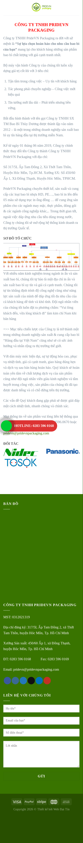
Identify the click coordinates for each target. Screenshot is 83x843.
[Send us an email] (31, 680)
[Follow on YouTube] (47, 680)
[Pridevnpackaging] (41, 7)
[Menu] (6, 7)
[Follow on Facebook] (7, 680)
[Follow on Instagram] (15, 680)
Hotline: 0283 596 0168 (34, 426)
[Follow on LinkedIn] (39, 680)
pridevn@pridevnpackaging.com (26, 433)
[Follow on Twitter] (23, 680)
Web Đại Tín (61, 809)
